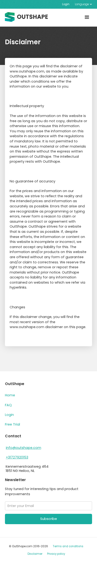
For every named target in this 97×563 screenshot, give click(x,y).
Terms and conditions (68, 546)
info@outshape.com (23, 447)
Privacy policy (56, 554)
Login (65, 4)
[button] (82, 4)
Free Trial (12, 424)
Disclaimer (35, 554)
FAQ (8, 405)
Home (10, 395)
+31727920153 (17, 457)
